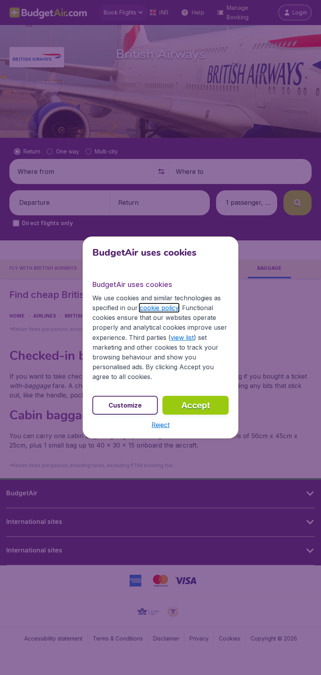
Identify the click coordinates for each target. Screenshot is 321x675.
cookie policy (159, 308)
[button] (160, 425)
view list (182, 337)
